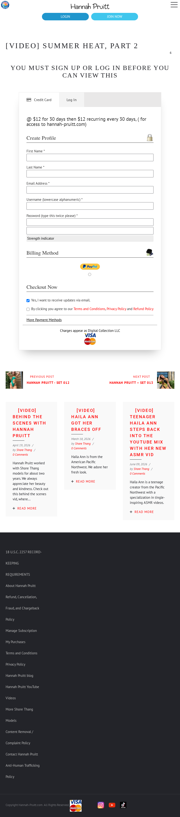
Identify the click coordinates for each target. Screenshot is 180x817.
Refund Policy (143, 309)
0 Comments (20, 455)
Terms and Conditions (89, 309)
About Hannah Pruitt (21, 585)
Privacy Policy (117, 309)
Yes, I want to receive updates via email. (60, 300)
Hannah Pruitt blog (19, 675)
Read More (27, 508)
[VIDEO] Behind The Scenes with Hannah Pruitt (29, 423)
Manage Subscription (21, 630)
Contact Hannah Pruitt (22, 754)
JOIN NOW (114, 16)
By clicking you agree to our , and (92, 309)
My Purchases (15, 642)
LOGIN (65, 16)
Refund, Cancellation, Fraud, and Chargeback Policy (22, 608)
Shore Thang (24, 450)
